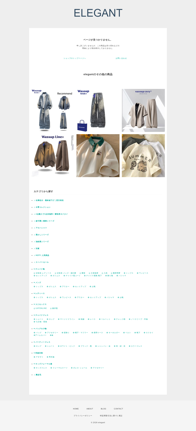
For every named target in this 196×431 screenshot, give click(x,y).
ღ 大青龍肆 (93, 273)
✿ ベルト (127, 333)
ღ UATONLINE (40, 308)
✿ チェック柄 (119, 319)
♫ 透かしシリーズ (41, 235)
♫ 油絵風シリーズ (41, 242)
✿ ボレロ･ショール (79, 368)
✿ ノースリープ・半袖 (138, 319)
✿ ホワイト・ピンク (66, 346)
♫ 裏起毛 (37, 375)
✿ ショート (38, 319)
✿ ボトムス (55, 276)
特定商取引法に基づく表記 (111, 416)
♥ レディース (39, 293)
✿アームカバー (40, 335)
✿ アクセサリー (51, 333)
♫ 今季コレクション (42, 207)
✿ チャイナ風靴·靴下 (93, 276)
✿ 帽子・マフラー (80, 333)
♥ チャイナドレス (41, 315)
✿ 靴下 (137, 333)
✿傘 (51, 335)
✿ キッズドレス (40, 368)
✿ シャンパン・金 (102, 346)
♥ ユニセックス (40, 304)
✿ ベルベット (104, 319)
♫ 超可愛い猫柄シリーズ (44, 221)
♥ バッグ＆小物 (40, 329)
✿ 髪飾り (65, 333)
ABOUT (90, 409)
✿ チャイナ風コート (72, 276)
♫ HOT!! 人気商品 (41, 255)
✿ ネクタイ (148, 333)
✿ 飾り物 (109, 276)
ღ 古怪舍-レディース (42, 273)
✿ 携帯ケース (97, 333)
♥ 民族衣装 (38, 353)
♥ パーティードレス (42, 342)
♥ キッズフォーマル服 (43, 364)
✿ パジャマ (121, 276)
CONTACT (118, 409)
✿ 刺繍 (81, 319)
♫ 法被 (36, 248)
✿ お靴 (93, 287)
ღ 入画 (104, 273)
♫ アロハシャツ (40, 228)
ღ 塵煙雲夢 (115, 273)
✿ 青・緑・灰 (119, 346)
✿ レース (92, 319)
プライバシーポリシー (83, 416)
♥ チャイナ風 (39, 269)
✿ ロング (51, 319)
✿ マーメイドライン (66, 319)
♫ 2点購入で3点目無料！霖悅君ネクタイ (51, 214)
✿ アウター (64, 287)
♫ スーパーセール (41, 262)
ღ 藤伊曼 (54, 308)
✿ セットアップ (40, 276)
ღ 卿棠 (82, 273)
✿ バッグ (37, 333)
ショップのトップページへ (75, 58)
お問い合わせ (121, 58)
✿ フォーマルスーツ (59, 368)
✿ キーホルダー (113, 333)
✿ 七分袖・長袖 (40, 322)
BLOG (103, 409)
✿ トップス (128, 273)
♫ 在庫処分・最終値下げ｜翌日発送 (49, 200)
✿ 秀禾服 (51, 357)
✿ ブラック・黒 (85, 346)
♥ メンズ (37, 283)
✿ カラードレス (135, 346)
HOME (76, 409)
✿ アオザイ (38, 357)
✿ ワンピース (142, 273)
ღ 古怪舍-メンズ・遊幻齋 (65, 273)
